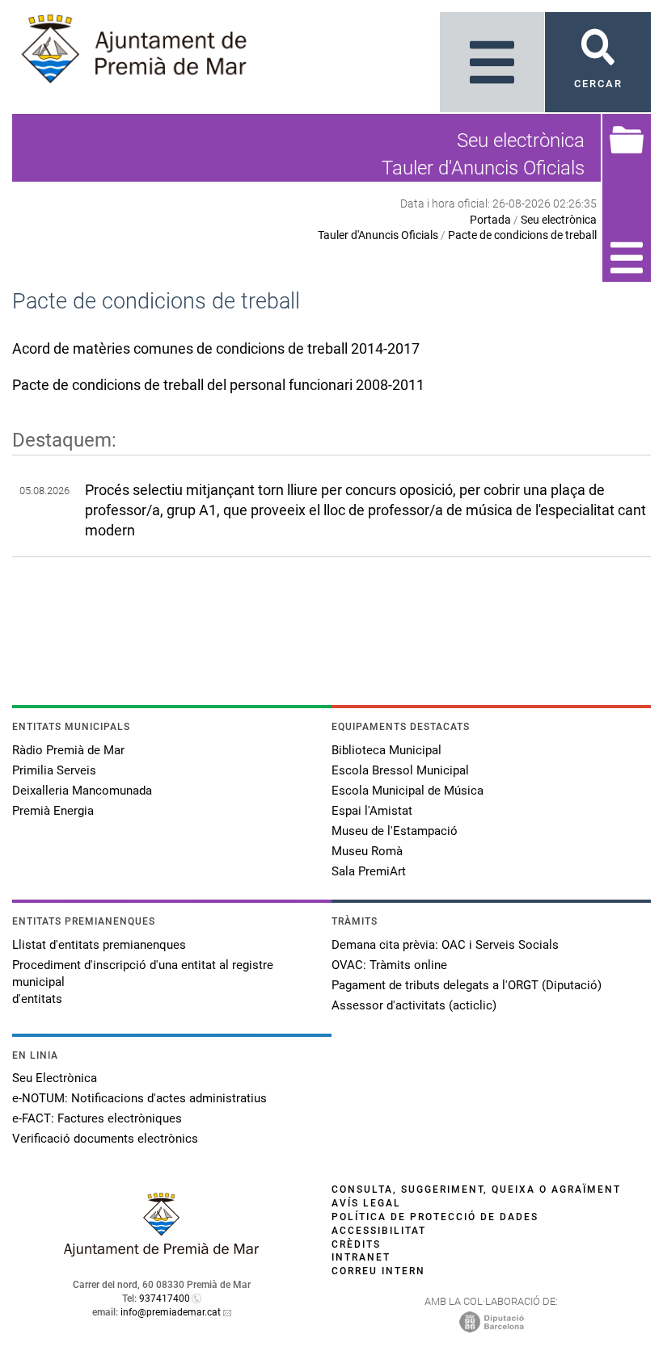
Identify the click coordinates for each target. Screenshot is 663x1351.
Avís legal (366, 1203)
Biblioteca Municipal (386, 750)
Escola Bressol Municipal (400, 770)
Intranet (361, 1257)
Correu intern (378, 1271)
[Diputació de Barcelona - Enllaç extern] (491, 1321)
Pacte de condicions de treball (522, 235)
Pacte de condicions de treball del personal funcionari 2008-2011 (218, 384)
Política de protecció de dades (435, 1217)
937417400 (164, 1298)
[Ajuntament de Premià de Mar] (161, 1252)
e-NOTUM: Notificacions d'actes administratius (139, 1098)
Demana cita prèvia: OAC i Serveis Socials (445, 945)
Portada (490, 219)
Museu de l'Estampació (395, 831)
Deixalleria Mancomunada (82, 790)
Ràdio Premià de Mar (68, 750)
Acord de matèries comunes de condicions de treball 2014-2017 (216, 348)
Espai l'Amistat (372, 810)
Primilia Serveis (54, 770)
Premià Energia (53, 810)
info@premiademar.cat (170, 1312)
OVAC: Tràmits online (389, 965)
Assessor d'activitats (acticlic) (414, 1005)
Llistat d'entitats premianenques (99, 945)
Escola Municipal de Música (408, 790)
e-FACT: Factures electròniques (97, 1118)
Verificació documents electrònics (105, 1138)
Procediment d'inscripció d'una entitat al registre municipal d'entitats (142, 982)
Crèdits (356, 1244)
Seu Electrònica (54, 1078)
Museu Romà (367, 851)
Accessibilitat (379, 1230)
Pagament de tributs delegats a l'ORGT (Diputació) (467, 985)
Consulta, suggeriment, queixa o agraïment (476, 1189)
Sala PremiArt (369, 871)
